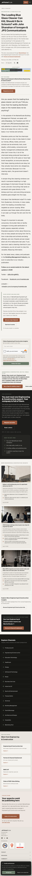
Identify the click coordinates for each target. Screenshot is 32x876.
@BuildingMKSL (13, 274)
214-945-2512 (10, 359)
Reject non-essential (22, 872)
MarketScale (22, 53)
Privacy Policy (10, 869)
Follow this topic (16, 363)
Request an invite (8, 91)
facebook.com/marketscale (19, 279)
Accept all (8, 872)
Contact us (3, 833)
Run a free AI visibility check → (12, 386)
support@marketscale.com (9, 360)
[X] (4, 838)
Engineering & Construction (11, 11)
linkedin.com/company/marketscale (14, 286)
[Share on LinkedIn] (17, 63)
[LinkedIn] (2, 838)
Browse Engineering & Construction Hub (14, 607)
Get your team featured (11, 320)
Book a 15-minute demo (11, 816)
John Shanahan (6, 121)
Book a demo (8, 427)
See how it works (10, 324)
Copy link (9, 63)
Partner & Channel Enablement (12, 56)
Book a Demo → (4, 835)
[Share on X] (14, 63)
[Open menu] (30, 2)
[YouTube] (7, 838)
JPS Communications (17, 124)
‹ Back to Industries (5, 8)
